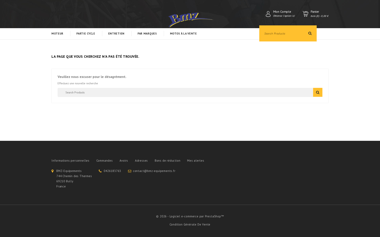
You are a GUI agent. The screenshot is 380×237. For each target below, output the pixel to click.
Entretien (116, 33)
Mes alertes (195, 160)
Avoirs (124, 160)
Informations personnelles (70, 160)
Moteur (57, 33)
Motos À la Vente (183, 33)
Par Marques (147, 33)
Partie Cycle (85, 33)
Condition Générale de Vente (190, 224)
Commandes (104, 160)
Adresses (141, 160)
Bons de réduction (167, 160)
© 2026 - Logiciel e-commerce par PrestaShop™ (190, 216)
